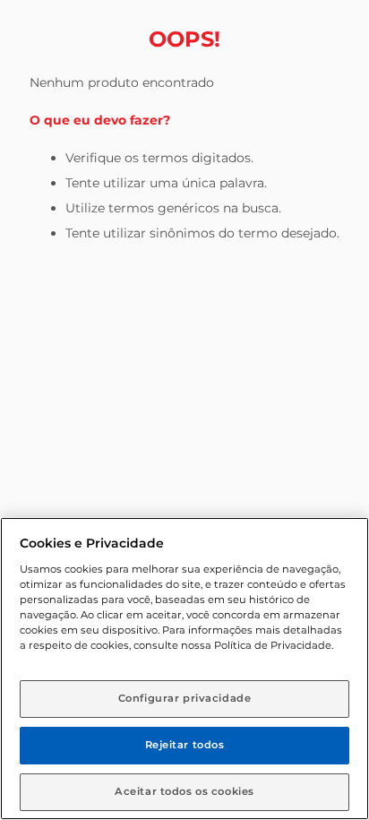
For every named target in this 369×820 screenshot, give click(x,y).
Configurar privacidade (185, 698)
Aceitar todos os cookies (184, 791)
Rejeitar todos (185, 744)
